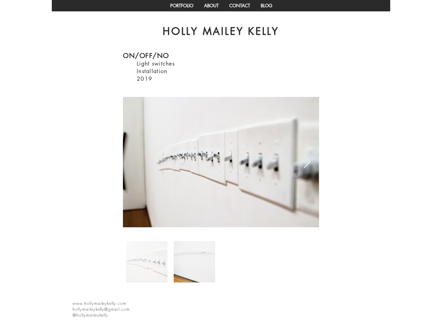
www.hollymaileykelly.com (99, 303)
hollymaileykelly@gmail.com (101, 309)
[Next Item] (307, 162)
